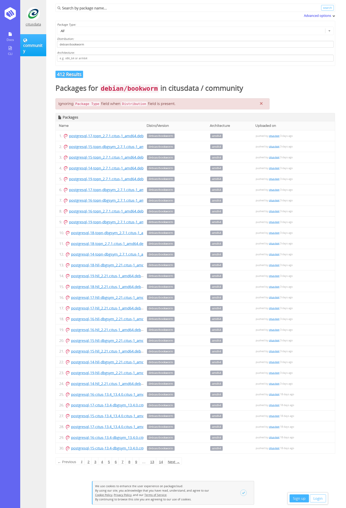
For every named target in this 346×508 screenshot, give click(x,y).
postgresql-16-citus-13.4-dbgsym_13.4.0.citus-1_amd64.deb (121, 437)
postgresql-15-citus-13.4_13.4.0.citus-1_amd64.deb (113, 415)
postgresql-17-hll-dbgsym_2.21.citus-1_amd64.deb (113, 297)
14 (161, 462)
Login (318, 498)
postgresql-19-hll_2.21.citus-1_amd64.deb (106, 275)
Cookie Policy (103, 495)
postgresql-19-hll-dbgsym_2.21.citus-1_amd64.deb (113, 372)
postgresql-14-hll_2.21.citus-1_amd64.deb (106, 383)
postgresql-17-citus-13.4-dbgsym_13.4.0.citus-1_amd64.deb (121, 405)
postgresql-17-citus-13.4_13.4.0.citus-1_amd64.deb (113, 426)
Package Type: (66, 24)
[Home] (10, 15)
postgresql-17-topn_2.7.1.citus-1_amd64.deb (106, 135)
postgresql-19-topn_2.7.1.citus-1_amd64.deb (106, 178)
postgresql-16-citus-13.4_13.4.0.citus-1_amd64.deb (113, 394)
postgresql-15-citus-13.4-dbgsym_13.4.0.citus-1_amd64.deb (121, 448)
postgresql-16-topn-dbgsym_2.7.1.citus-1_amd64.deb (113, 200)
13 (152, 462)
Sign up (299, 498)
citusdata (33, 24)
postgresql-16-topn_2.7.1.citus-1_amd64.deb (106, 211)
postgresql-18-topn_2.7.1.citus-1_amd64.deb (108, 243)
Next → (174, 462)
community (224, 88)
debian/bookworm (161, 136)
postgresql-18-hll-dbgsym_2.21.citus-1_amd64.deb (113, 265)
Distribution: (65, 39)
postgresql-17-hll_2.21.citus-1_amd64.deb (106, 308)
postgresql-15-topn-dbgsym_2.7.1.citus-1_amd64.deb (113, 146)
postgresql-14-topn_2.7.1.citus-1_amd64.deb (106, 168)
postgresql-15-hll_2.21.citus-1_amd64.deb (106, 351)
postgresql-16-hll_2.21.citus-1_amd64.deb (106, 329)
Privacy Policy (123, 495)
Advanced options (317, 15)
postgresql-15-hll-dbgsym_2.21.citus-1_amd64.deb (113, 340)
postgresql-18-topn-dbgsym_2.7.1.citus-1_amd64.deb (115, 232)
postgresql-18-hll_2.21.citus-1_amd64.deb (106, 286)
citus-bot (274, 136)
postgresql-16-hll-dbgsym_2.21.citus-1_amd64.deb (113, 318)
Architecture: (65, 52)
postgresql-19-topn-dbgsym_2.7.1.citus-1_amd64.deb (113, 222)
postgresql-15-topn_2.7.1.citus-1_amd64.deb (106, 157)
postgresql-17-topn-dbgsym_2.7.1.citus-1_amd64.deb (113, 189)
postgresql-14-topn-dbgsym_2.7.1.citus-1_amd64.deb (115, 254)
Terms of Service (155, 495)
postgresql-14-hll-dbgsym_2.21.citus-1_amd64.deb (113, 362)
